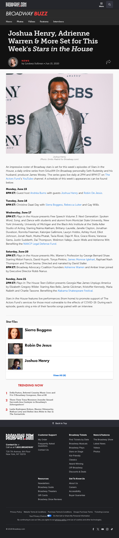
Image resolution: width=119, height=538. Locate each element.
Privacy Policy (16, 512)
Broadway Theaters (47, 491)
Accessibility (75, 491)
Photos (20, 21)
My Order (42, 439)
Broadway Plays (76, 447)
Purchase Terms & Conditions (60, 512)
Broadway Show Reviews (50, 499)
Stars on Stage (76, 451)
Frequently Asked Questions (46, 444)
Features (44, 21)
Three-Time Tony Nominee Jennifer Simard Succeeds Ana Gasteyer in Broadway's (31, 402)
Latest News (99, 443)
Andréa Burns (38, 193)
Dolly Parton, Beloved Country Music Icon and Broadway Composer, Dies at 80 (32, 393)
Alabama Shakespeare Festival (75, 290)
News (9, 21)
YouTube (28, 178)
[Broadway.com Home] (16, 4)
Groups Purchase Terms (83, 512)
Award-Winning (76, 463)
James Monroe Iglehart (81, 259)
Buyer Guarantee (77, 495)
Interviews (58, 21)
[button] (108, 63)
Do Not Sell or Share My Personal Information (71, 516)
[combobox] (108, 4)
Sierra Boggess (54, 204)
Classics (73, 459)
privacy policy (61, 520)
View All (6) (59, 375)
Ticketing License (101, 512)
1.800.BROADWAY (24, 447)
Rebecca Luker (73, 204)
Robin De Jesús (93, 193)
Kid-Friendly (75, 455)
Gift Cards (43, 495)
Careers (72, 487)
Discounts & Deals (77, 471)
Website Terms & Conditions (35, 512)
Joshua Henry (69, 193)
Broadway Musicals (78, 443)
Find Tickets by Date (79, 439)
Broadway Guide (46, 487)
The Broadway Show (103, 439)
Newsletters (43, 483)
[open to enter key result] (109, 4)
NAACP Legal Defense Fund (39, 243)
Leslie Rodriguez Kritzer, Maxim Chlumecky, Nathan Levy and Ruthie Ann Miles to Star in (32, 411)
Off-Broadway (76, 467)
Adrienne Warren (74, 267)
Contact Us (11, 444)
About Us (73, 483)
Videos (31, 21)
